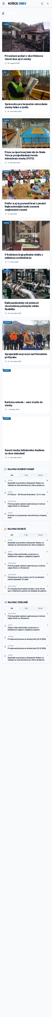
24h (11, 475)
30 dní (40, 475)
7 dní (26, 475)
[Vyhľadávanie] (42, 3)
